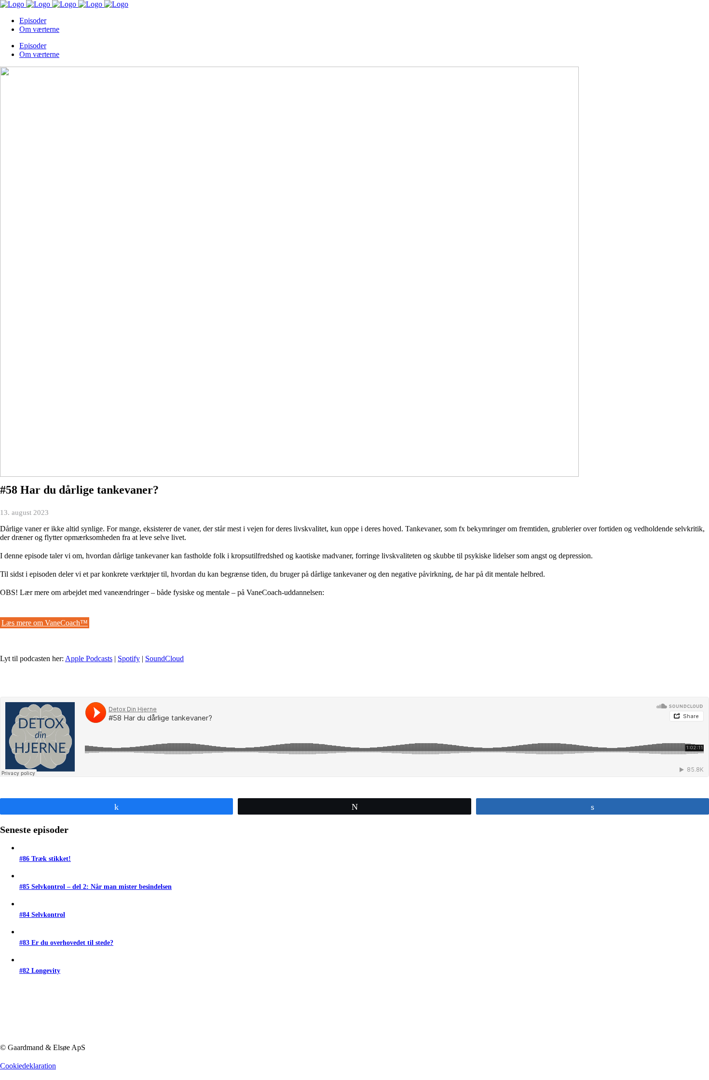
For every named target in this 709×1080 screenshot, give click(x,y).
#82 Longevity (39, 970)
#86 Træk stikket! (45, 858)
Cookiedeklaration (28, 1066)
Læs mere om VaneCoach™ (44, 623)
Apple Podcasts (88, 658)
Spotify (129, 658)
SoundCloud (164, 658)
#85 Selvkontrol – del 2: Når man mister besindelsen (95, 886)
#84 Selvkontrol (42, 914)
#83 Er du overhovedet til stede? (66, 942)
